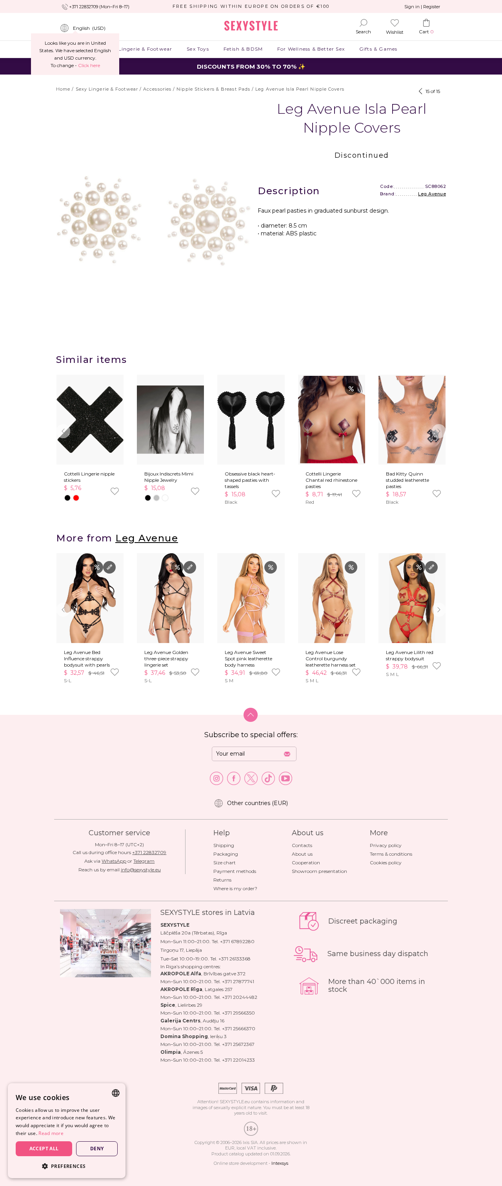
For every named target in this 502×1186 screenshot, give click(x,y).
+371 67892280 (237, 941)
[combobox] (116, 1093)
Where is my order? (235, 888)
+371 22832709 (149, 852)
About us (302, 854)
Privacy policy (386, 845)
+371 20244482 (239, 997)
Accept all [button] (44, 1148)
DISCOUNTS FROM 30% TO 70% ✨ (251, 66)
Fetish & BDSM (243, 49)
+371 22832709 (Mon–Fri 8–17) (99, 6)
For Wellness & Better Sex (311, 49)
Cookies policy (386, 862)
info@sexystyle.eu (141, 870)
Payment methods (234, 871)
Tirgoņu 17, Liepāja (181, 950)
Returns (222, 880)
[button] (439, 431)
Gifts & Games (378, 49)
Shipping (223, 845)
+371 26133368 (234, 959)
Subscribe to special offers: (251, 735)
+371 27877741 (238, 981)
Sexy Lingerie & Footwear (138, 49)
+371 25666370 (238, 1028)
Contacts (302, 845)
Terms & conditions (391, 854)
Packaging (225, 854)
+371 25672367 (238, 1044)
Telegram (144, 861)
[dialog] (67, 1130)
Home (63, 89)
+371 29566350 (238, 1013)
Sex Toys (198, 49)
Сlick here (89, 65)
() (89, 28)
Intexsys (279, 1163)
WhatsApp (114, 861)
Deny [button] (97, 1148)
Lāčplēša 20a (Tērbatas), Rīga (193, 933)
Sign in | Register (422, 6)
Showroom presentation (319, 871)
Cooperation (306, 862)
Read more (51, 1133)
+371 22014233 (238, 1060)
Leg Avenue (432, 194)
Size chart (224, 862)
